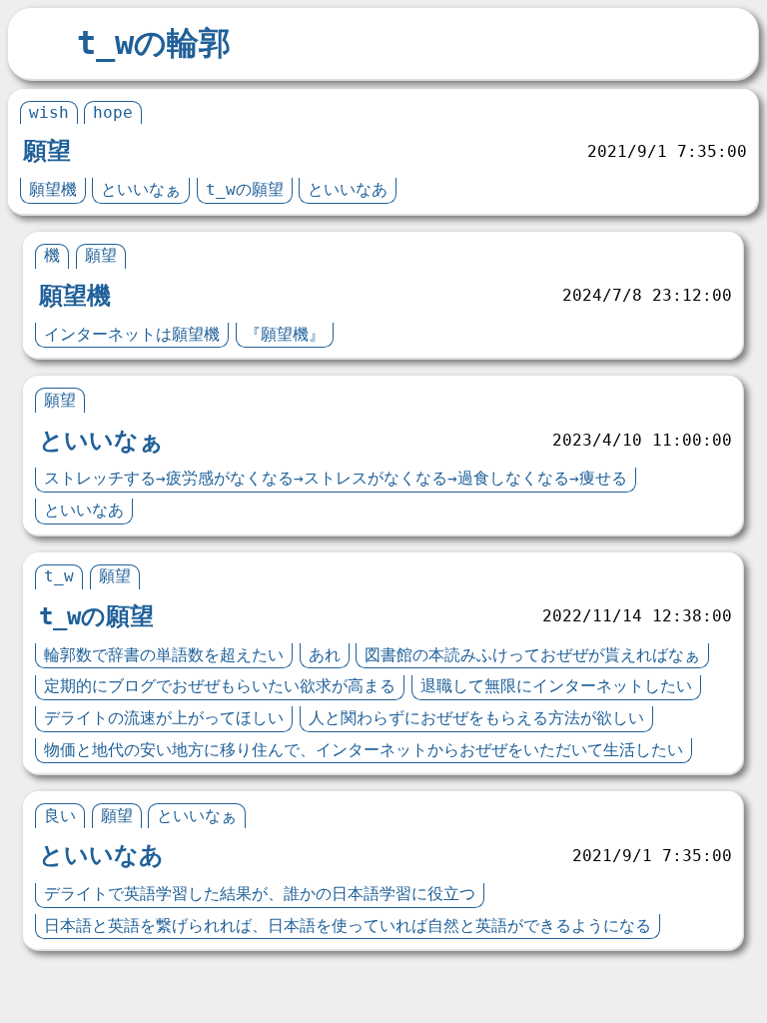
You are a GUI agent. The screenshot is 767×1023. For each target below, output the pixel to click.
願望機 (53, 189)
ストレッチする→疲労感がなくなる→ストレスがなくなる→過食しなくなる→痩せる (335, 478)
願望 (47, 151)
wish (49, 112)
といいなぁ (141, 189)
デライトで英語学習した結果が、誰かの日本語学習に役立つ (259, 893)
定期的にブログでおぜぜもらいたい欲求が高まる (219, 685)
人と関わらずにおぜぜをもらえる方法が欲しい (476, 717)
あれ (325, 654)
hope (113, 112)
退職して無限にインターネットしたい (556, 685)
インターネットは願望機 (132, 334)
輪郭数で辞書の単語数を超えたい (164, 654)
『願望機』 (285, 334)
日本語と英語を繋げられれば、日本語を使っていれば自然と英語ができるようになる (347, 925)
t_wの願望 (245, 189)
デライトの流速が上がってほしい (164, 717)
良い (60, 815)
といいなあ (347, 189)
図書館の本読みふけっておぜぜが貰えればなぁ (532, 654)
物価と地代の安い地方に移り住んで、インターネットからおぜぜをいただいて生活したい (363, 749)
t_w (59, 575)
